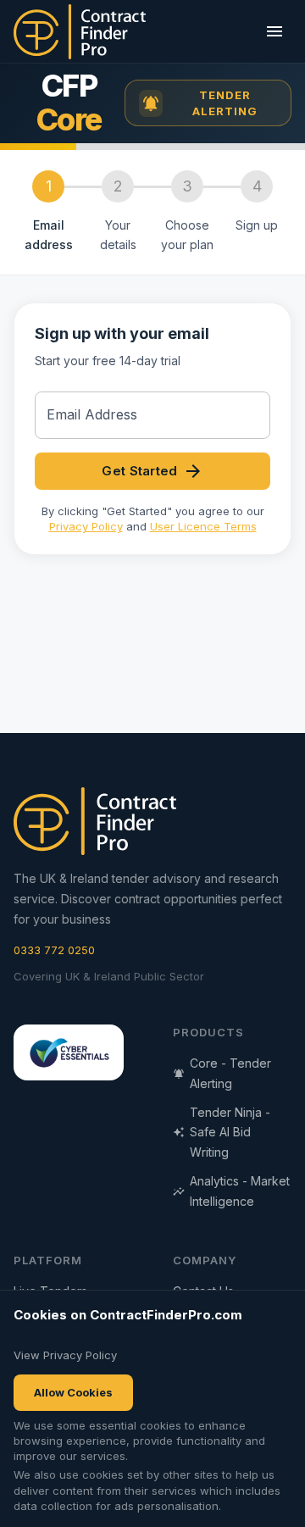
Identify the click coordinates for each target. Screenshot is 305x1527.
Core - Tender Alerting (230, 1073)
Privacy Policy (86, 526)
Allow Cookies (73, 1392)
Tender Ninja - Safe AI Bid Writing (230, 1132)
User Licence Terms (203, 526)
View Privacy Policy (65, 1355)
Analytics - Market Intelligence (240, 1191)
